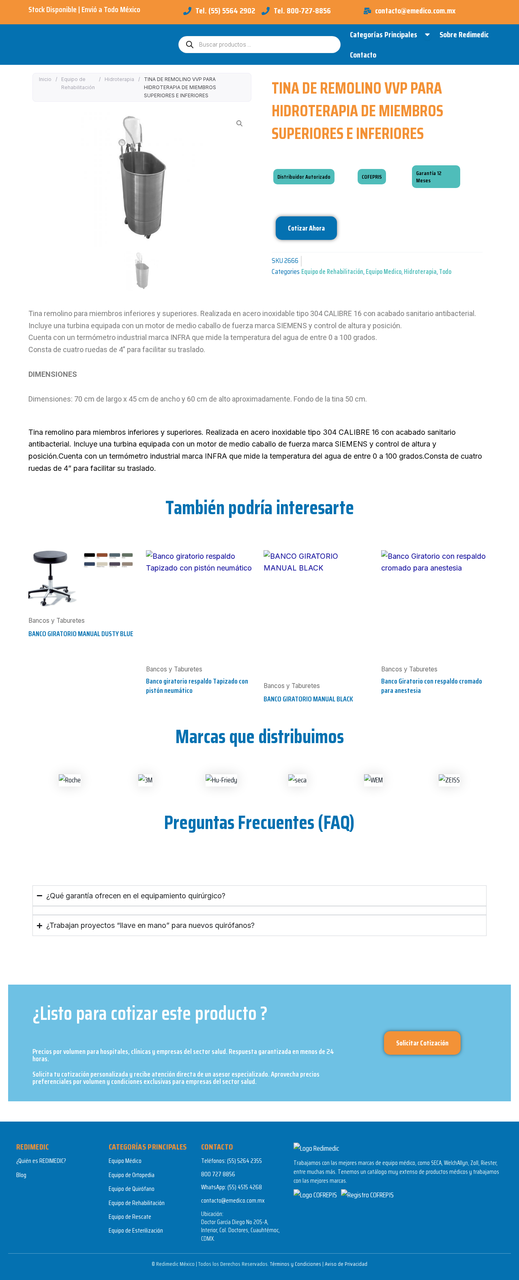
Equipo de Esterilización (136, 1230)
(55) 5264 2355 (244, 1161)
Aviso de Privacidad (346, 1263)
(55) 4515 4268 (244, 1187)
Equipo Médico (125, 1161)
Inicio (45, 79)
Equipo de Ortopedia (131, 1175)
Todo (445, 272)
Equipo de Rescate (130, 1217)
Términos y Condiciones (295, 1263)
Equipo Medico (383, 272)
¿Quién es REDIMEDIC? (41, 1161)
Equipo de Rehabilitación (78, 83)
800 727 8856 (218, 1174)
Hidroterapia (119, 79)
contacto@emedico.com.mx (233, 1200)
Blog (21, 1175)
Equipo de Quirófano (131, 1189)
